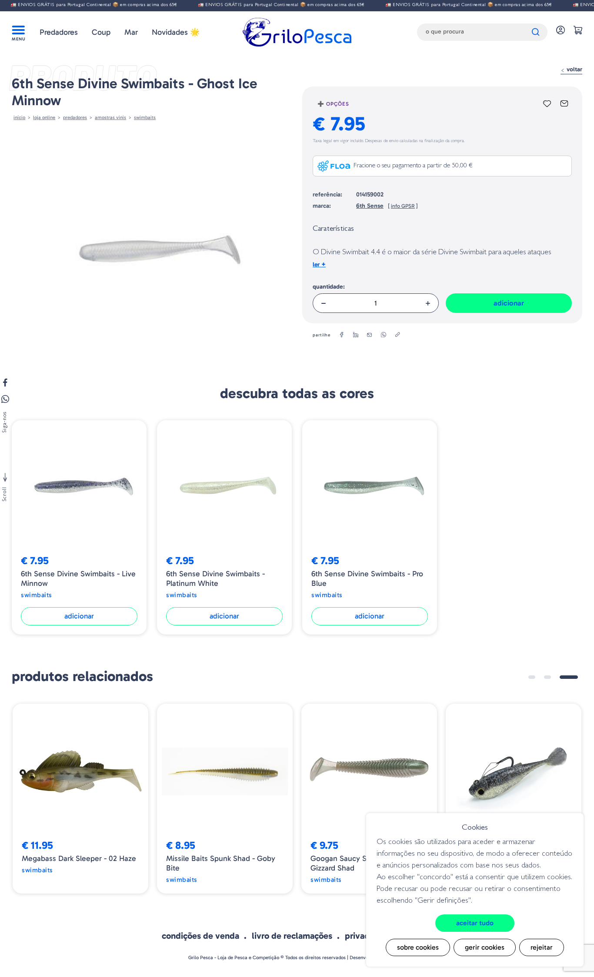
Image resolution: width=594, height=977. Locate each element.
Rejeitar (542, 947)
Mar (131, 32)
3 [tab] (569, 677)
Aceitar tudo (475, 923)
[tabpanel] (80, 799)
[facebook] (342, 335)
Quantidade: (329, 286)
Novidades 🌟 (176, 32)
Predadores (59, 32)
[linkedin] (355, 335)
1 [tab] (531, 677)
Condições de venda (200, 935)
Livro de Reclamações (292, 935)
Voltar (573, 69)
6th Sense (370, 205)
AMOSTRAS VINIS (110, 117)
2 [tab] (547, 677)
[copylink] (397, 335)
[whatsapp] (383, 335)
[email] (369, 335)
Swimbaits (145, 117)
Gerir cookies (484, 947)
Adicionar (509, 303)
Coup (101, 32)
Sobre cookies (418, 947)
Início (19, 117)
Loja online (44, 117)
